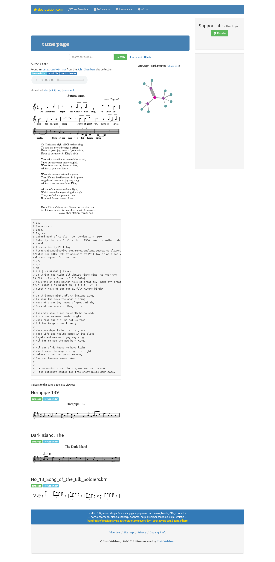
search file (53, 73)
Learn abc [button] (125, 9)
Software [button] (102, 9)
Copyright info (158, 532)
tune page (36, 399)
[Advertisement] (110, 26)
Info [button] (143, 9)
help (148, 57)
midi (52, 90)
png (59, 90)
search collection (68, 73)
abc (46, 90)
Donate (221, 33)
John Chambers (86, 69)
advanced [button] (137, 57)
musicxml (68, 90)
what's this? (173, 66)
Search (121, 56)
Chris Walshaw (165, 541)
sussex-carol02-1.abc (53, 69)
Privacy (142, 532)
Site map (129, 532)
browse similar (38, 73)
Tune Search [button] (78, 9)
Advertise (114, 532)
